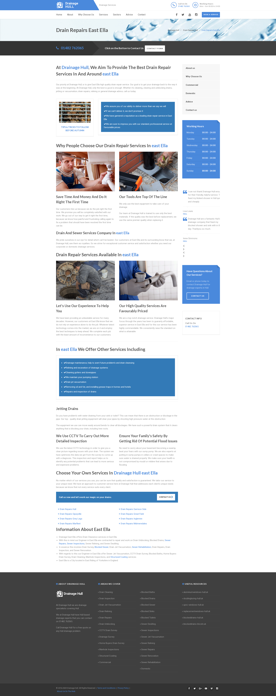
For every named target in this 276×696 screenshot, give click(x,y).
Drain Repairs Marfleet (70, 523)
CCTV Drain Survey (108, 630)
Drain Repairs (105, 617)
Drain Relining (105, 611)
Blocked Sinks (147, 611)
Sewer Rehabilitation (141, 547)
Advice (129, 14)
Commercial (192, 85)
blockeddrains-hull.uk (193, 617)
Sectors (117, 14)
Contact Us (165, 497)
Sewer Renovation (149, 656)
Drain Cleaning (106, 592)
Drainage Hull (73, 593)
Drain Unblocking (107, 624)
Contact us (191, 110)
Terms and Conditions (106, 688)
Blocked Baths (148, 592)
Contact (141, 14)
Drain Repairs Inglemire (131, 518)
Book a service (211, 15)
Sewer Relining (148, 643)
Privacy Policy (123, 688)
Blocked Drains (148, 598)
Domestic (190, 93)
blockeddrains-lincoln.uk (194, 624)
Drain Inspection (107, 598)
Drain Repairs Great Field (132, 514)
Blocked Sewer (101, 547)
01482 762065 (184, 6)
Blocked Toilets (148, 617)
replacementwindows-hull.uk (196, 611)
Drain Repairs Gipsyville (70, 514)
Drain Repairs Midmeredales (134, 523)
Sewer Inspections (76, 543)
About (70, 14)
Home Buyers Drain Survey (111, 643)
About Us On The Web (66, 691)
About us (190, 68)
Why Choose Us (86, 14)
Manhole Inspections (109, 649)
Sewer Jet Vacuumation (152, 637)
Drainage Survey (106, 637)
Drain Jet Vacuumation (110, 605)
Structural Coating (119, 557)
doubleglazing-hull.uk (193, 598)
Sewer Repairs (148, 649)
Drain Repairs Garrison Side (133, 509)
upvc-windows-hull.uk (193, 605)
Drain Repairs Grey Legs (71, 518)
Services (103, 14)
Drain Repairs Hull (68, 509)
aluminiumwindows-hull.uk (195, 592)
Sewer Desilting (148, 624)
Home (59, 14)
